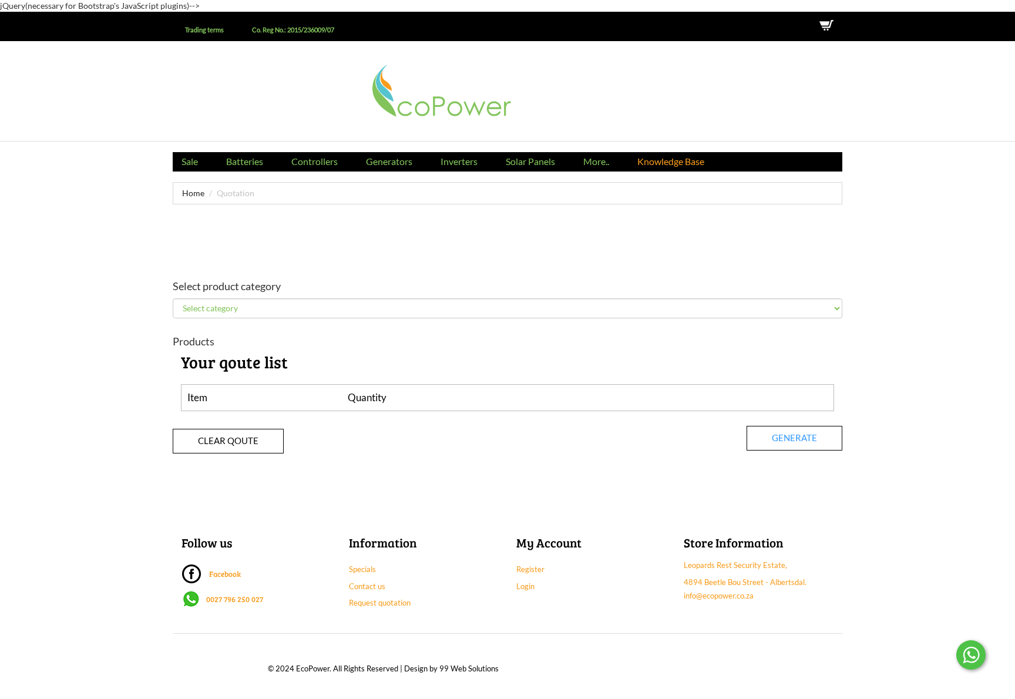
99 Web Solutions (469, 668)
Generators (389, 161)
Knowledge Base (670, 161)
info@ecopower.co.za (719, 595)
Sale (190, 161)
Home (193, 193)
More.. (596, 161)
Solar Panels (530, 161)
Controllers (314, 161)
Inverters (459, 161)
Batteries (244, 161)
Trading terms (204, 29)
